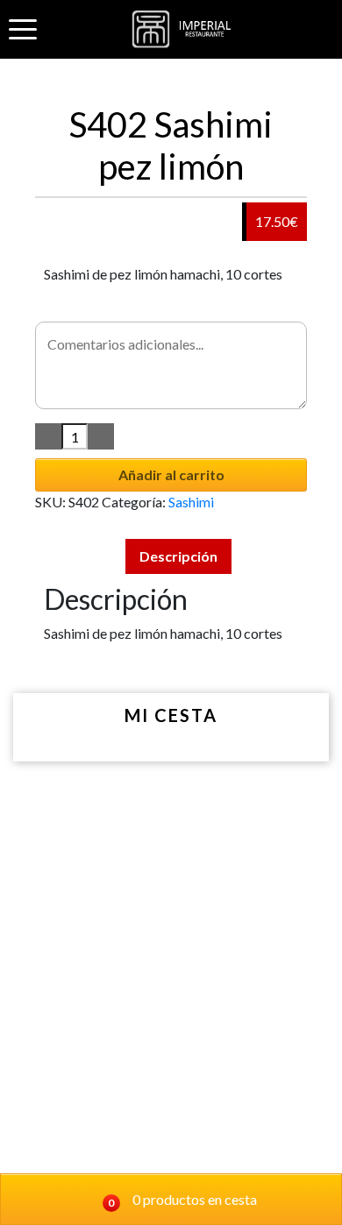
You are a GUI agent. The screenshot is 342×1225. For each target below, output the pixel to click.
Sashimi (191, 501)
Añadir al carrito (171, 474)
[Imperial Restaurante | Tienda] (185, 29)
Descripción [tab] (178, 556)
